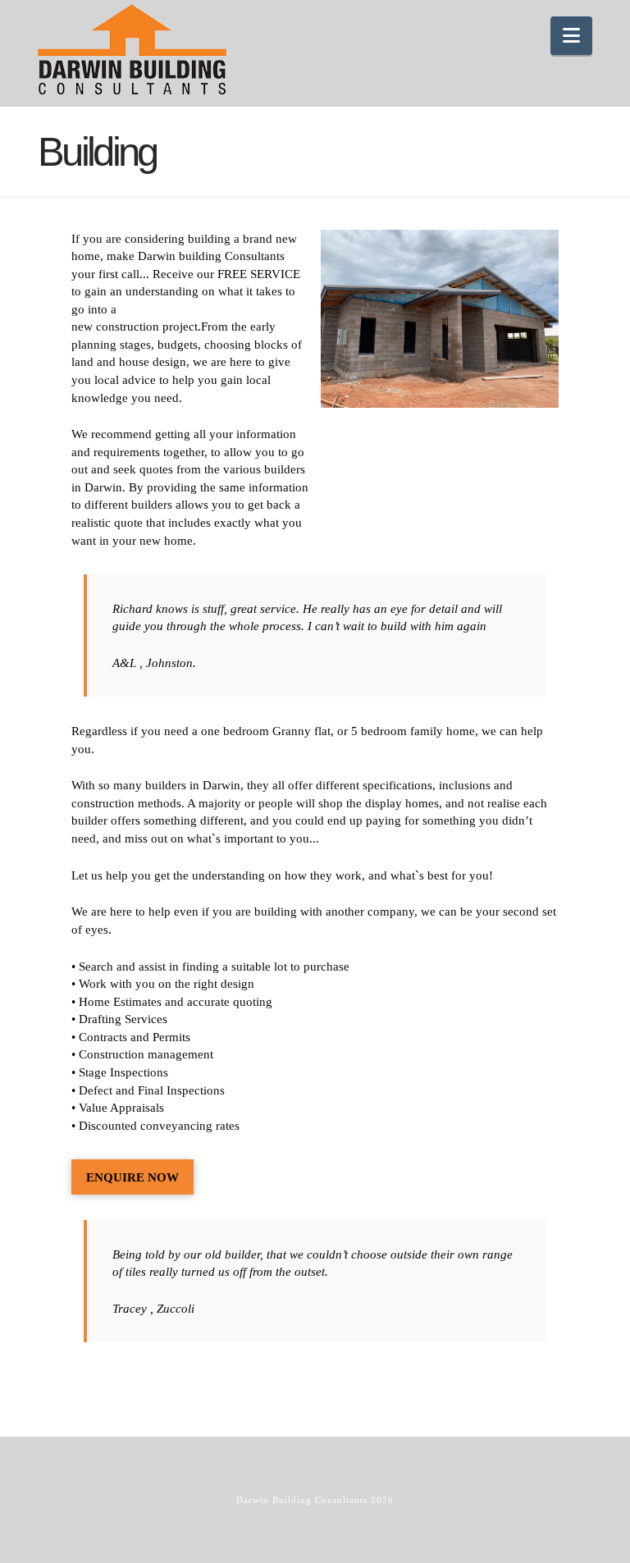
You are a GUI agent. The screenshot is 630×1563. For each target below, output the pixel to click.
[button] (571, 35)
